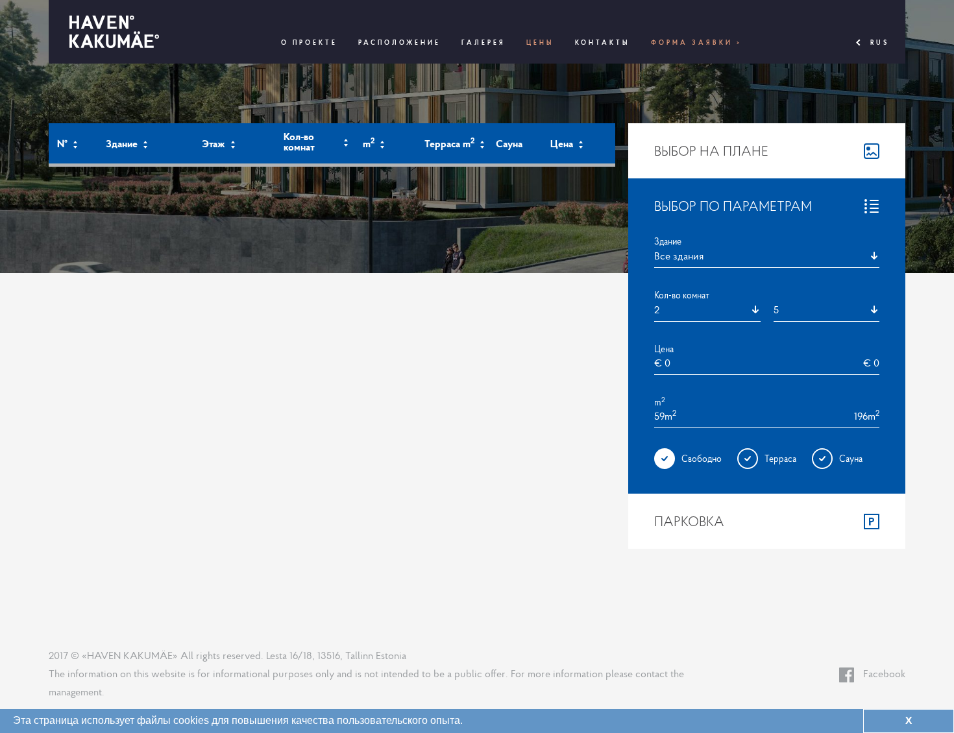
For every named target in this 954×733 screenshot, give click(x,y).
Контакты (602, 42)
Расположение (399, 42)
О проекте (309, 42)
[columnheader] (73, 144)
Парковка (689, 520)
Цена (664, 349)
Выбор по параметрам (733, 205)
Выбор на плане (711, 150)
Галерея (483, 42)
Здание (667, 241)
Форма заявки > (696, 42)
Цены (540, 42)
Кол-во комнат (681, 295)
